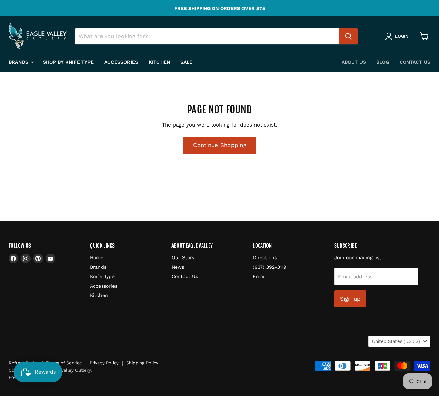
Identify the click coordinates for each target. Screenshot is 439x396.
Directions (265, 257)
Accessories (121, 62)
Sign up (350, 298)
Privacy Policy (104, 362)
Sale (186, 62)
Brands (19, 62)
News (177, 267)
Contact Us (415, 62)
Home (96, 257)
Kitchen (159, 62)
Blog (382, 62)
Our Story (182, 257)
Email (259, 276)
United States (396, 341)
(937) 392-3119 (269, 267)
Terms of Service (64, 362)
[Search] (348, 36)
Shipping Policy (142, 362)
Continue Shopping (219, 145)
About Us (354, 62)
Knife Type (102, 276)
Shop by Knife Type (68, 62)
